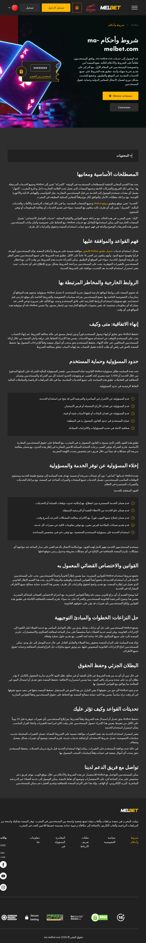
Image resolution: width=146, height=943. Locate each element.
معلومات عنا (35, 840)
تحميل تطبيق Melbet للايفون (98, 251)
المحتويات (123, 156)
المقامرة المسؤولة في (60, 842)
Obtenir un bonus (122, 96)
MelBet (134, 25)
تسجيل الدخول (56, 7)
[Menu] (134, 7)
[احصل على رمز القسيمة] (40, 76)
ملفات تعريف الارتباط (84, 842)
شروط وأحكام (134, 840)
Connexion (124, 107)
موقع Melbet (101, 203)
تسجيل (30, 7)
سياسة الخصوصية (109, 840)
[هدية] (77, 7)
